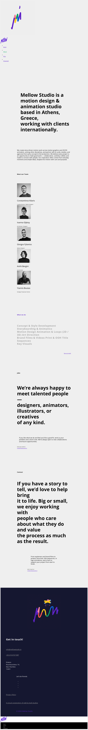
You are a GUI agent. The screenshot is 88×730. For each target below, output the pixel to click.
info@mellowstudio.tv (22, 448)
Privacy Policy (11, 694)
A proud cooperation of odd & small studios (22, 703)
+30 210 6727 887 (12, 655)
